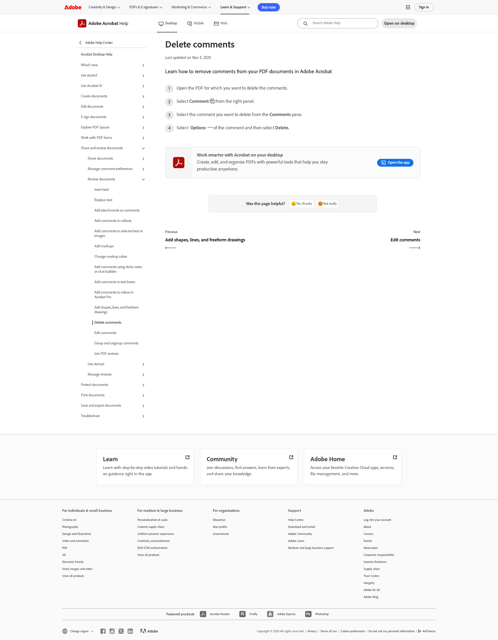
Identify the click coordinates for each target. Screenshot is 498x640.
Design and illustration (76, 534)
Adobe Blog (371, 597)
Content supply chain (150, 527)
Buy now (269, 7)
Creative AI (69, 520)
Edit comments (105, 333)
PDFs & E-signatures (143, 7)
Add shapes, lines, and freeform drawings (116, 309)
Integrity (369, 583)
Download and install (301, 527)
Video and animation (75, 541)
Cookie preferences (353, 631)
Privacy (312, 631)
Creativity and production (153, 541)
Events (368, 541)
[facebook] (103, 631)
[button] (408, 7)
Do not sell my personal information (391, 631)
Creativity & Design (102, 7)
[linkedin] (130, 631)
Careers (369, 534)
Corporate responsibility (379, 555)
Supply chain (372, 569)
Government (221, 534)
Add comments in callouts (113, 221)
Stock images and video (77, 569)
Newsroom (371, 548)
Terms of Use (328, 631)
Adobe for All (372, 590)
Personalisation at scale (152, 520)
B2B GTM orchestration (152, 548)
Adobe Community (300, 534)
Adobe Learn (296, 541)
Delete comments (107, 322)
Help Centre (295, 520)
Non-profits (220, 527)
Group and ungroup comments (116, 343)
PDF (64, 548)
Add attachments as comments (117, 210)
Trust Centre (371, 576)
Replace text (103, 200)
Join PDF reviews (106, 353)
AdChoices (429, 631)
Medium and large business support (311, 548)
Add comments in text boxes (114, 282)
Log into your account (377, 520)
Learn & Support (233, 7)
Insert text (101, 189)
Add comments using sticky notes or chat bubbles (118, 269)
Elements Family (73, 562)
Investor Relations (375, 562)
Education (219, 520)
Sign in (424, 7)
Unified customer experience (155, 534)
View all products (73, 576)
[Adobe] (73, 7)
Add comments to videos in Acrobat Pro (113, 294)
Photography (70, 527)
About (367, 527)
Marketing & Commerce (189, 7)
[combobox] (337, 23)
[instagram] (112, 631)
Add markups (104, 246)
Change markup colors (110, 256)
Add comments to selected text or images (118, 233)
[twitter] (121, 631)
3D (64, 555)
